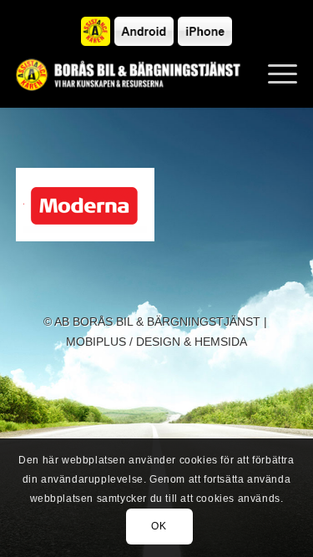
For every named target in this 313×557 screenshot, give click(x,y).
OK (158, 526)
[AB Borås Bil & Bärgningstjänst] (128, 74)
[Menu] (274, 74)
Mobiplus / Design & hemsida (156, 341)
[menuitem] (274, 74)
